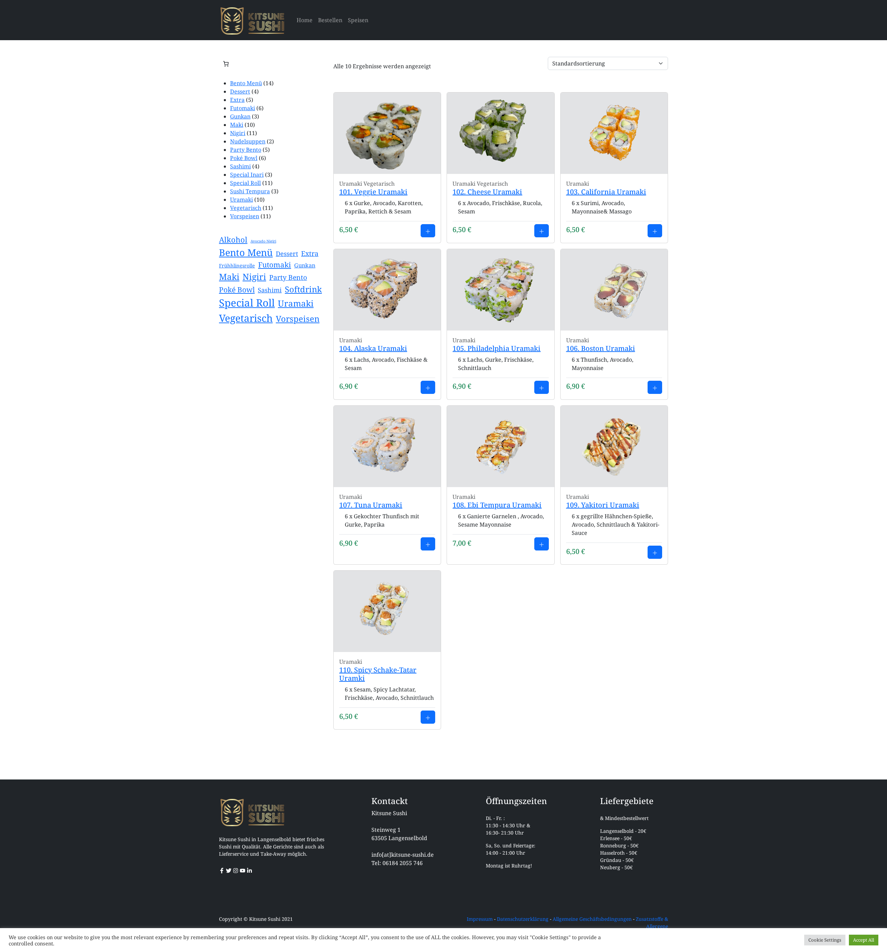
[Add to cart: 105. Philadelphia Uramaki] (541, 387)
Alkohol (233, 240)
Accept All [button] (863, 940)
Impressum (480, 919)
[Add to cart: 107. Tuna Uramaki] (428, 543)
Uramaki (241, 199)
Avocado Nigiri (263, 241)
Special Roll (245, 183)
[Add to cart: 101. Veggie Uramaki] (428, 230)
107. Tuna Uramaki (370, 505)
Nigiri (237, 133)
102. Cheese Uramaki (487, 191)
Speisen (358, 20)
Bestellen (330, 20)
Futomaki (242, 108)
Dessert (240, 91)
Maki (236, 125)
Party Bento (245, 149)
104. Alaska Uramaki (373, 348)
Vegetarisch (245, 208)
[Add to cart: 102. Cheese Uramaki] (541, 230)
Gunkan (240, 116)
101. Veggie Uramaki (373, 191)
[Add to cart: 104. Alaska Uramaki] (428, 387)
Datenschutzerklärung (522, 919)
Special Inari (247, 174)
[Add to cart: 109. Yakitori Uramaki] (655, 552)
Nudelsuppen (247, 141)
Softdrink (303, 289)
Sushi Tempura (250, 191)
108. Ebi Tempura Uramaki (497, 505)
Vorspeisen (244, 216)
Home (305, 20)
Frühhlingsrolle (237, 265)
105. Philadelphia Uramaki (497, 348)
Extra (237, 100)
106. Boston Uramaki (600, 348)
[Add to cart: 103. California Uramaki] (655, 230)
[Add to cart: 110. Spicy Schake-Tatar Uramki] (428, 717)
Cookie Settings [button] (824, 940)
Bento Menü (246, 83)
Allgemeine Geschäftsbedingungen (592, 919)
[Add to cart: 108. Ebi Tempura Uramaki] (541, 543)
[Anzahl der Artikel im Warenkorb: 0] (226, 64)
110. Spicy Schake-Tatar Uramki (377, 674)
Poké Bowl (243, 158)
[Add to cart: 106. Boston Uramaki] (655, 387)
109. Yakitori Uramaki (602, 505)
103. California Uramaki (606, 191)
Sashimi (240, 166)
